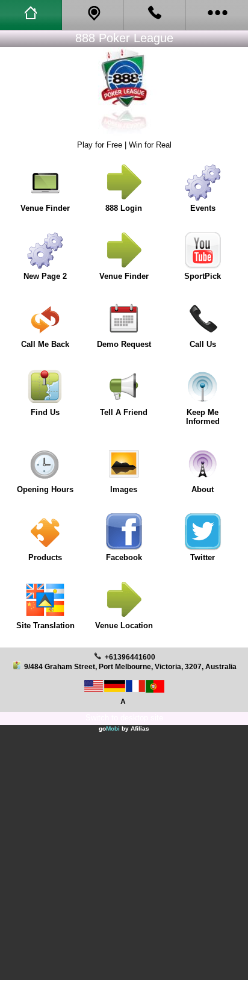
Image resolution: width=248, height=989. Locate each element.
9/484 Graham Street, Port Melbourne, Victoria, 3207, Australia (130, 666)
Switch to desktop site (124, 717)
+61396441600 (130, 657)
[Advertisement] (124, 856)
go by (124, 728)
